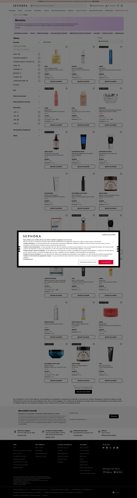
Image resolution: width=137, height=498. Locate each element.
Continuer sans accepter (108, 234)
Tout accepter (106, 262)
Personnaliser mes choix (88, 262)
